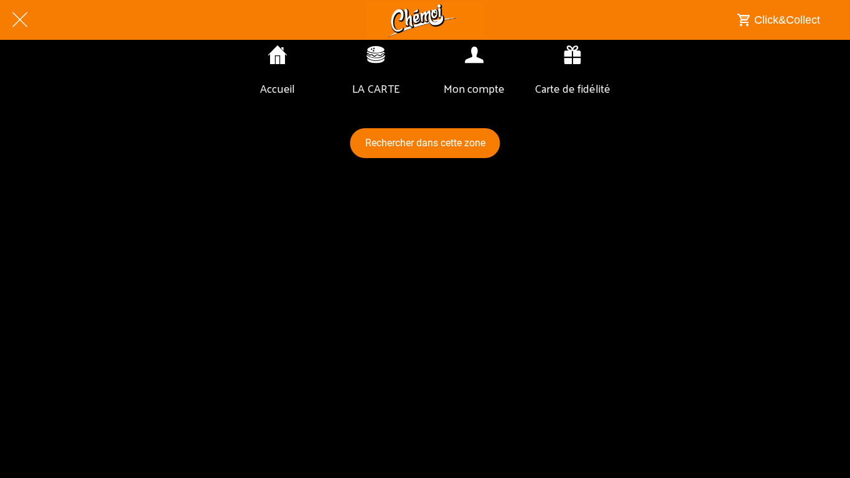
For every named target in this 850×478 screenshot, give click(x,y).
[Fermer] (19, 19)
